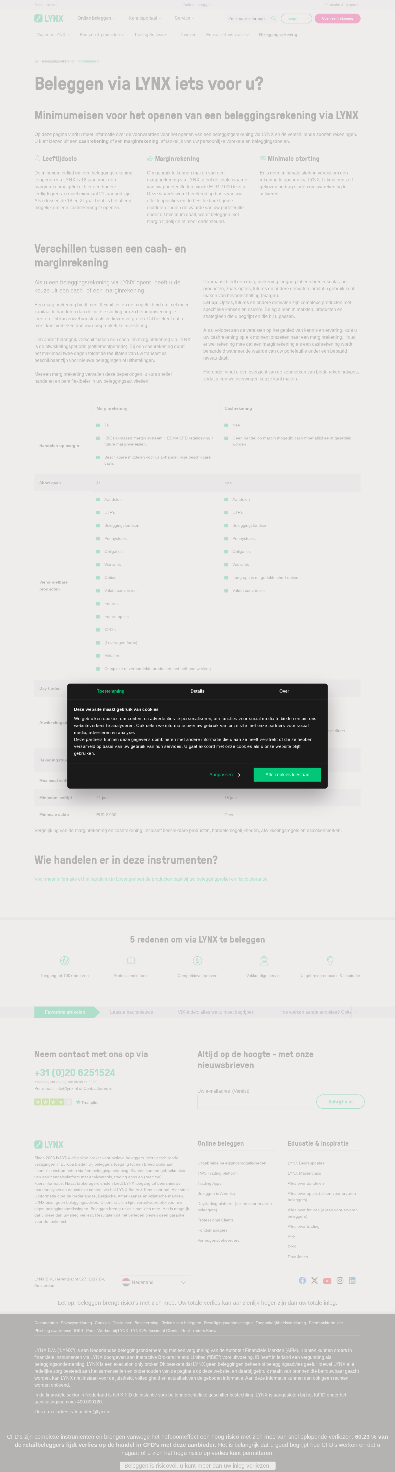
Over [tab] (284, 691)
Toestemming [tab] (110, 691)
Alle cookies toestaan (287, 774)
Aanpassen (221, 774)
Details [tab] (198, 691)
